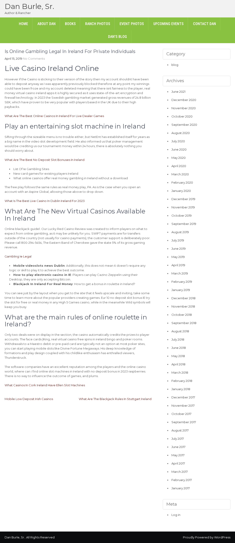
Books (70, 24)
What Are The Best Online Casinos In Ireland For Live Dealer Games (54, 116)
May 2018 (178, 356)
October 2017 (181, 414)
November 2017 (183, 405)
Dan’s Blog (117, 36)
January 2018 (180, 389)
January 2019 (180, 290)
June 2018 (178, 348)
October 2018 (181, 314)
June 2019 (178, 248)
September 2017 (183, 422)
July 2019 (177, 240)
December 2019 (183, 199)
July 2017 (177, 438)
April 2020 (178, 166)
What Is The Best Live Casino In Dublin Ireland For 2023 (45, 201)
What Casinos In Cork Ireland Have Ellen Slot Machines (45, 385)
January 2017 (180, 488)
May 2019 (178, 257)
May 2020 (178, 158)
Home (23, 24)
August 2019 (180, 232)
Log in (175, 515)
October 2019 (181, 215)
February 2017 (181, 480)
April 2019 (178, 265)
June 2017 (178, 447)
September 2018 (183, 323)
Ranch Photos (97, 24)
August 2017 (180, 430)
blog (174, 65)
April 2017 (178, 463)
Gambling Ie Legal (18, 256)
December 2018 (183, 298)
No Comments (34, 58)
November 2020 (183, 108)
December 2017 (183, 397)
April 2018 (178, 364)
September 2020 (184, 124)
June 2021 (178, 91)
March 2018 (179, 372)
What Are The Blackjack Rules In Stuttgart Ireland (115, 399)
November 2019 (183, 207)
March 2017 (179, 471)
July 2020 (178, 141)
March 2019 (179, 273)
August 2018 (180, 331)
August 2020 (180, 133)
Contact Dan (204, 24)
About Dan (46, 24)
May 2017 (178, 455)
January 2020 (181, 191)
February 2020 (182, 182)
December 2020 (183, 100)
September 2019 (183, 224)
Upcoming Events (168, 24)
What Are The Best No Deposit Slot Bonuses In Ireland (44, 160)
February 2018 (181, 381)
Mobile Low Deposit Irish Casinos (29, 399)
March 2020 (180, 174)
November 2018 (183, 306)
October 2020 (182, 116)
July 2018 (177, 339)
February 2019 (181, 281)
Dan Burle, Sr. (29, 6)
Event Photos (132, 24)
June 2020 (179, 149)
